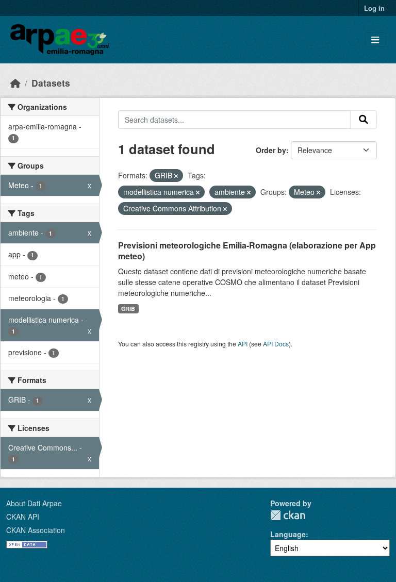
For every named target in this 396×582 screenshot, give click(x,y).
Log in (374, 8)
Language (288, 534)
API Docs (276, 343)
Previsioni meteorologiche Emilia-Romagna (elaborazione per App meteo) (247, 250)
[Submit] (363, 119)
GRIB (128, 308)
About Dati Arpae (34, 503)
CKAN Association (35, 530)
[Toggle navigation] (375, 39)
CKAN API (22, 516)
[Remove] (176, 176)
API (243, 343)
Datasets (50, 82)
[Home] (15, 82)
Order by (271, 150)
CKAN (287, 515)
